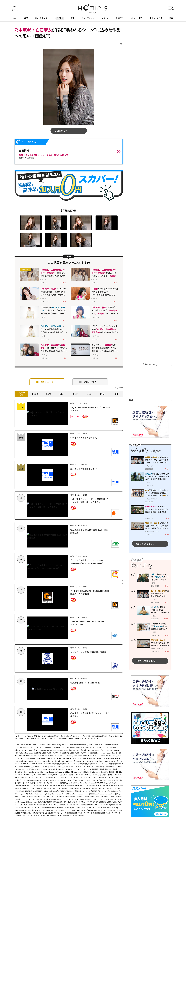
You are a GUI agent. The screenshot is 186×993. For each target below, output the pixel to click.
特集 (171, 18)
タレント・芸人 (136, 18)
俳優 (26, 18)
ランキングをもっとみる (146, 660)
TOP (15, 18)
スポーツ (104, 18)
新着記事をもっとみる (145, 543)
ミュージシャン (88, 18)
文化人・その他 (156, 18)
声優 (72, 18)
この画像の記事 (61, 130)
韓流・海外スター (42, 18)
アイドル (59, 18)
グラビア (119, 18)
